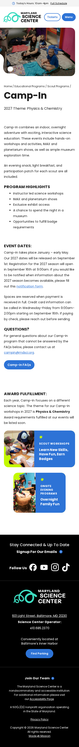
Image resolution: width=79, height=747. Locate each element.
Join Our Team (37, 678)
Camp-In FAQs (19, 365)
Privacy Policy (39, 719)
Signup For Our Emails (36, 551)
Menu (69, 17)
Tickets (52, 17)
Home (8, 86)
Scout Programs (58, 86)
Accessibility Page (42, 699)
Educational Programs (29, 86)
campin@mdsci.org (19, 352)
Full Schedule (58, 3)
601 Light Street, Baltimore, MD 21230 (39, 616)
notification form (29, 286)
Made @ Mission (39, 736)
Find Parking (39, 653)
